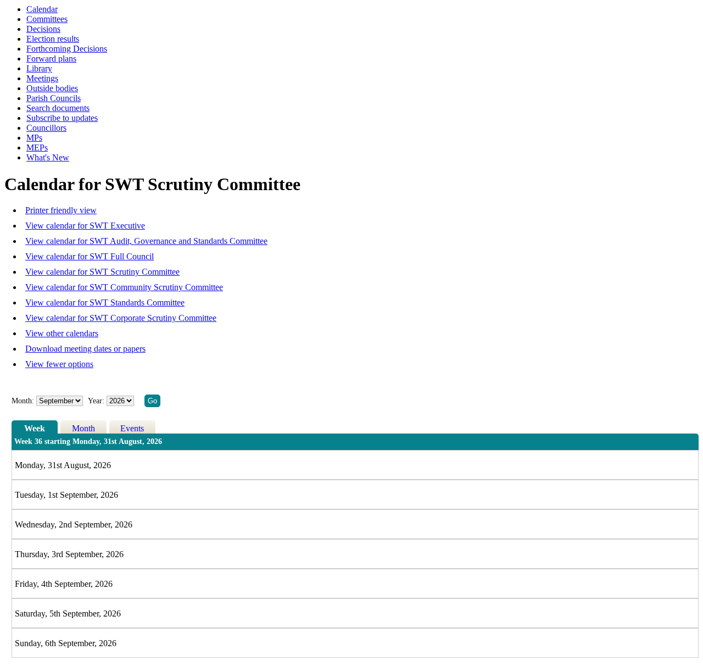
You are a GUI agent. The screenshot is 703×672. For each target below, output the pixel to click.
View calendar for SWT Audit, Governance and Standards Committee (146, 241)
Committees (47, 19)
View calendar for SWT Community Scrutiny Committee (124, 287)
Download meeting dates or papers (85, 348)
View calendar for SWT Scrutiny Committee (102, 271)
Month (83, 428)
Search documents (58, 108)
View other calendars (61, 333)
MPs (34, 137)
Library (39, 68)
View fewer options (59, 364)
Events (132, 428)
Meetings (42, 78)
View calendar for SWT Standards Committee (105, 302)
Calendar (42, 9)
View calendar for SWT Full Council (89, 256)
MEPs (37, 147)
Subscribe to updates (62, 118)
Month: (23, 401)
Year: (97, 401)
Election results (52, 38)
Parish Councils (53, 98)
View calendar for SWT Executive (85, 225)
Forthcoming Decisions (66, 48)
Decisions (43, 29)
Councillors (46, 127)
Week (34, 428)
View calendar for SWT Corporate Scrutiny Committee (120, 318)
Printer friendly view (61, 210)
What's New (47, 157)
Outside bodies (52, 88)
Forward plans (51, 58)
